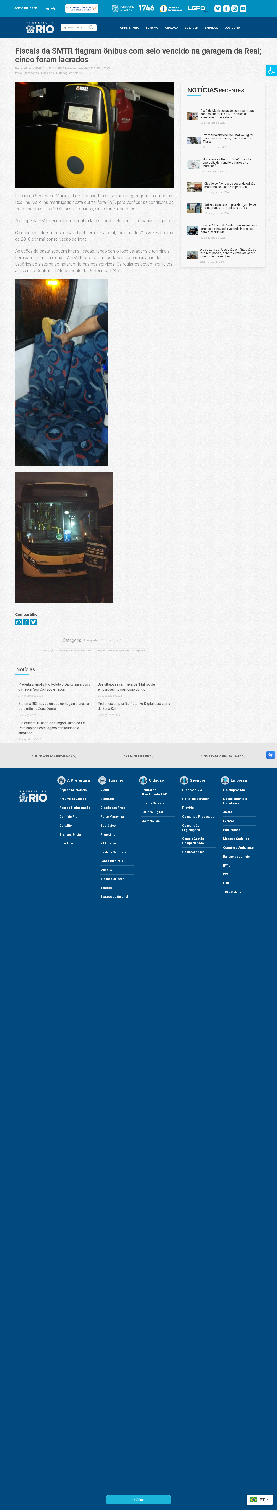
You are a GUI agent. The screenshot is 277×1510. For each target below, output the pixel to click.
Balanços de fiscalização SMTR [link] (77, 650)
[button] (92, 27)
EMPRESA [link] (211, 27)
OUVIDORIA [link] (232, 27)
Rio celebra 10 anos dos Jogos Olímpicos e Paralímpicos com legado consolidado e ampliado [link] (51, 728)
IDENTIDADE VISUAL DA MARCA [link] (223, 756)
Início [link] (18, 73)
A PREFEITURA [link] (129, 27)
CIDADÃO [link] (171, 27)
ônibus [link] (101, 650)
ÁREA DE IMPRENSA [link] (138, 756)
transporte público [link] (118, 650)
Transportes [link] (31, 73)
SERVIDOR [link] (191, 27)
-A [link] (47, 8)
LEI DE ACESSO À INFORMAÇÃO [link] (54, 756)
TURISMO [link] (152, 27)
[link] (271, 70)
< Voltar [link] (138, 1500)
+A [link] (52, 8)
